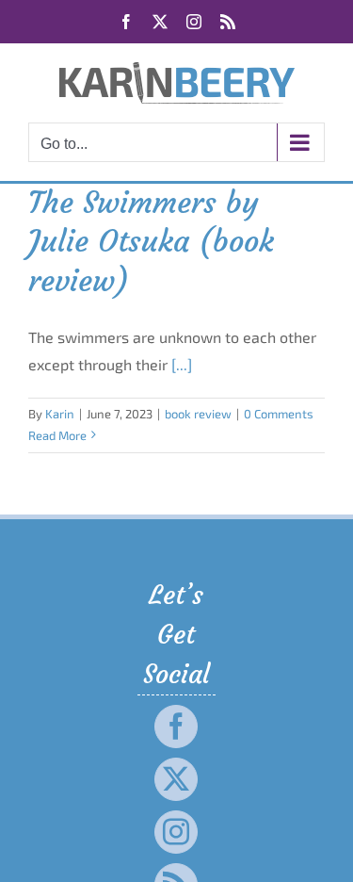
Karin (59, 413)
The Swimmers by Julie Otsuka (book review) (151, 242)
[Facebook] (176, 726)
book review (198, 413)
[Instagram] (176, 832)
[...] (181, 364)
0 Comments (278, 413)
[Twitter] (176, 779)
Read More (57, 435)
